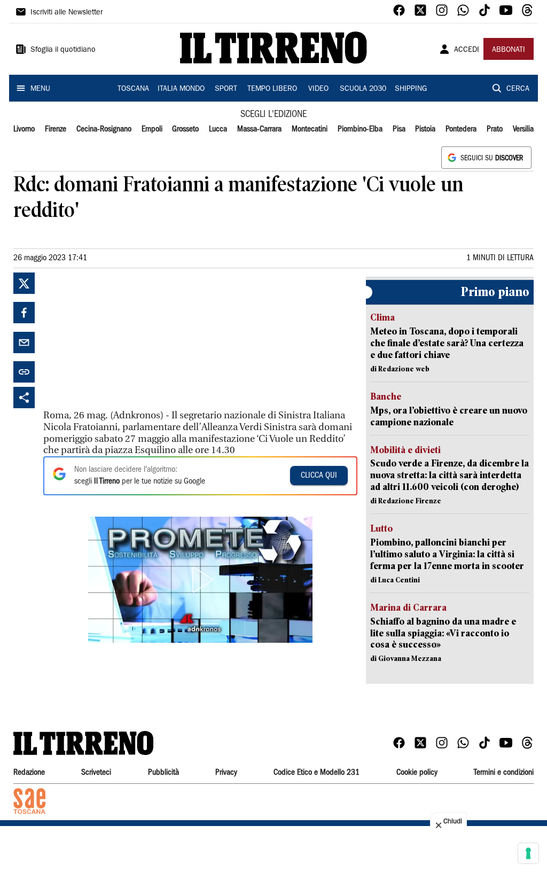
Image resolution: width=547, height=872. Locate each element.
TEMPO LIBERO (272, 89)
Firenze (55, 129)
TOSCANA (133, 89)
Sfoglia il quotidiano (63, 50)
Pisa (399, 129)
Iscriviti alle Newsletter (66, 13)
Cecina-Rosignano (103, 129)
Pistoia (425, 129)
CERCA (517, 89)
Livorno (24, 129)
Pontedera (461, 129)
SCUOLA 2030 (363, 89)
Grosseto (185, 129)
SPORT (226, 89)
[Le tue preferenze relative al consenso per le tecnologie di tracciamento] (528, 853)
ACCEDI (466, 50)
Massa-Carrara (259, 129)
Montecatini (309, 129)
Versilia (523, 129)
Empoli (152, 129)
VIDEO (318, 89)
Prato (495, 129)
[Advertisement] (123, 339)
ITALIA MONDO (181, 89)
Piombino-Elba (360, 129)
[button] (200, 579)
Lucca (218, 129)
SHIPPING (411, 89)
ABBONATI (508, 50)
